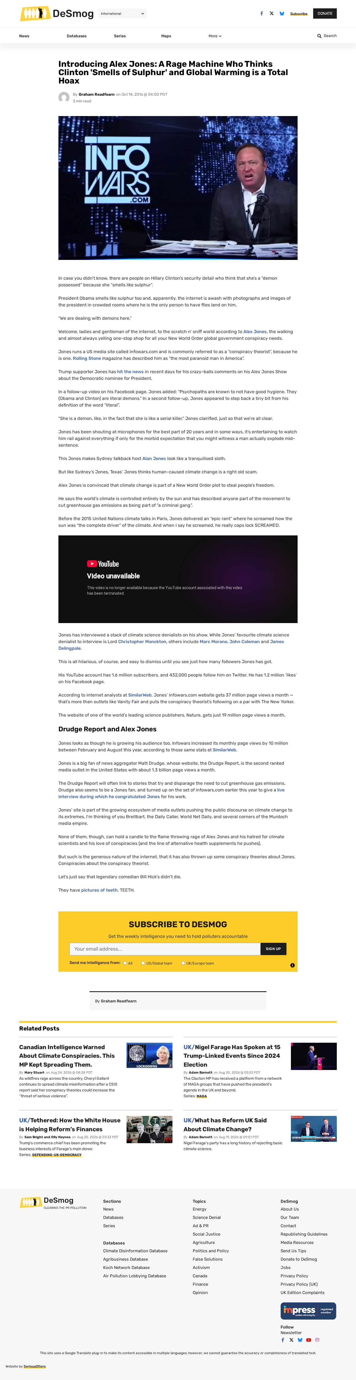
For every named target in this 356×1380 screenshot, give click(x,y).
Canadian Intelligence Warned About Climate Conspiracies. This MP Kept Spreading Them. (67, 1056)
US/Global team (159, 963)
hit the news (130, 371)
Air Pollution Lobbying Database (134, 1275)
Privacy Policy (294, 1275)
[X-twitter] (272, 13)
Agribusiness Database (125, 1259)
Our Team (290, 1217)
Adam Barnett (200, 1072)
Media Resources (297, 1242)
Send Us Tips (293, 1250)
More (213, 36)
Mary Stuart (34, 1072)
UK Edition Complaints (303, 1292)
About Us (290, 1209)
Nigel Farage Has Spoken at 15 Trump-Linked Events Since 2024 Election (232, 1056)
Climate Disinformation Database (135, 1250)
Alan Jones (154, 458)
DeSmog (73, 13)
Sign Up (273, 949)
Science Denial (207, 1217)
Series (109, 1225)
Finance (200, 1284)
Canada (200, 1275)
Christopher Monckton (142, 641)
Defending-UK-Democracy (56, 1155)
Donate (325, 13)
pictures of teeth (99, 890)
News (108, 1209)
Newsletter (291, 1332)
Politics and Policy (211, 1250)
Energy (199, 1209)
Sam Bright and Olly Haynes (47, 1137)
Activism (201, 1267)
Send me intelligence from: (95, 963)
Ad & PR (201, 1225)
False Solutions (208, 1259)
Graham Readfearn (97, 94)
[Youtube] (308, 1340)
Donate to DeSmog (299, 1259)
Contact (288, 1225)
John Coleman (244, 641)
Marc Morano (213, 641)
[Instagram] (317, 1340)
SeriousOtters (35, 1366)
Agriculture (204, 1242)
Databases (113, 1217)
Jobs (286, 1267)
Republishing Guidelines (304, 1234)
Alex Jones (255, 331)
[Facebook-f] (261, 13)
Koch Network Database (126, 1267)
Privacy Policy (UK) (299, 1284)
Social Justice (206, 1234)
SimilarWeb (140, 695)
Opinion (200, 1292)
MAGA (202, 1096)
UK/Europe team (200, 963)
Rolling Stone (87, 358)
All (130, 963)
